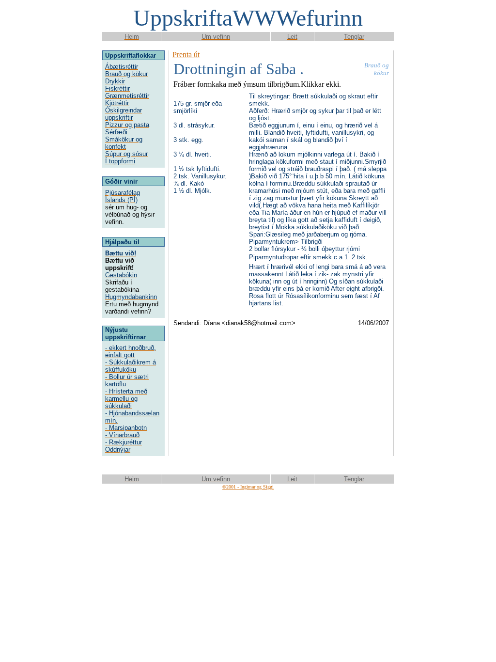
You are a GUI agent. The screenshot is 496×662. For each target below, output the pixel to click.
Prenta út (186, 54)
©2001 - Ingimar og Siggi (248, 486)
